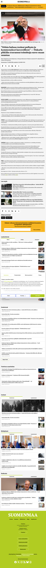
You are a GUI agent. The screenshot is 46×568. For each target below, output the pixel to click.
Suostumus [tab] (6, 275)
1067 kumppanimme (8, 281)
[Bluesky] (27, 563)
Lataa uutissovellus (23, 538)
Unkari (3, 217)
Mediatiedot (23, 549)
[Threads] (30, 563)
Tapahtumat (34, 519)
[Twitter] (18, 563)
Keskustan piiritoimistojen (28, 554)
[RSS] (24, 562)
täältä (6, 174)
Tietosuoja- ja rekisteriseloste (23, 555)
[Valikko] (1, 2)
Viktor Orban (9, 217)
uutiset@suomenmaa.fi (23, 526)
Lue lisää (40, 7)
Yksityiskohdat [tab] (17, 275)
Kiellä (8, 295)
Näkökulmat (22, 519)
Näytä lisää (5, 359)
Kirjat (3, 13)
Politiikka (4, 6)
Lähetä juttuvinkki (23, 542)
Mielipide (3, 451)
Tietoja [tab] (39, 275)
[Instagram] (21, 562)
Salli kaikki (37, 295)
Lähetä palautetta (23, 545)
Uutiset (3, 245)
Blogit (28, 519)
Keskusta (16, 519)
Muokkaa (22, 295)
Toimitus (23, 532)
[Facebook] (15, 562)
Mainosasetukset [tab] (28, 275)
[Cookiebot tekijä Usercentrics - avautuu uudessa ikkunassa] (39, 272)
